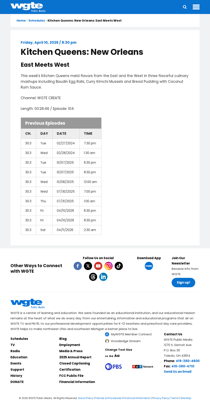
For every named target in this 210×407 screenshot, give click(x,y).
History (16, 376)
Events (15, 363)
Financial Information (77, 382)
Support (17, 369)
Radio (15, 351)
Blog (63, 339)
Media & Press (71, 351)
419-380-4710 (182, 366)
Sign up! (183, 282)
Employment (69, 345)
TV (12, 345)
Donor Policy (85, 398)
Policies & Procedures (108, 398)
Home (21, 20)
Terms (175, 398)
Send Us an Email (178, 371)
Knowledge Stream (126, 341)
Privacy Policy (160, 398)
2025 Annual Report (75, 357)
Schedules (37, 20)
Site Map (185, 398)
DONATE (17, 382)
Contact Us (173, 334)
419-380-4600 (188, 361)
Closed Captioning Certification (74, 366)
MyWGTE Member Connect (131, 334)
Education (18, 357)
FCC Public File (71, 376)
